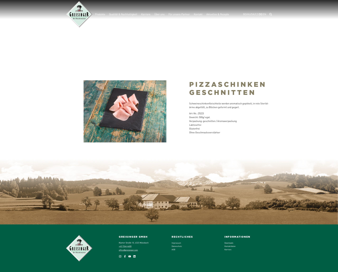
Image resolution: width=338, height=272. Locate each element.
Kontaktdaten (230, 246)
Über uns (159, 14)
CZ (256, 14)
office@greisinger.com (128, 250)
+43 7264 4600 (125, 246)
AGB (173, 249)
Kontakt (198, 14)
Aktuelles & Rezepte (217, 14)
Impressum (176, 243)
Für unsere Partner (179, 14)
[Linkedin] (135, 257)
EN (264, 14)
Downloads (228, 243)
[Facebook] (126, 257)
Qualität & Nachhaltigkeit (123, 14)
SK (252, 14)
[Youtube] (130, 257)
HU (248, 14)
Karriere (145, 14)
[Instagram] (121, 257)
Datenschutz (177, 246)
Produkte (100, 14)
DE (260, 14)
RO (244, 14)
